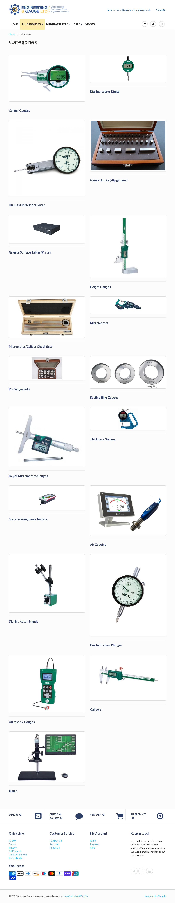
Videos (90, 24)
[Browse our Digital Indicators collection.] (128, 69)
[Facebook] (141, 871)
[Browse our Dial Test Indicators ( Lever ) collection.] (47, 158)
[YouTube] (149, 871)
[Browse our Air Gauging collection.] (128, 510)
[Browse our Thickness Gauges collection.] (128, 418)
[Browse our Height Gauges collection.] (128, 246)
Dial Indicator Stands (23, 621)
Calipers (96, 709)
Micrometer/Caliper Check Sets (30, 346)
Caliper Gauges (19, 110)
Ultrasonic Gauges (22, 722)
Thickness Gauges (103, 439)
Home (14, 24)
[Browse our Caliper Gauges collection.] (47, 78)
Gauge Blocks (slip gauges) (108, 180)
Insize (13, 791)
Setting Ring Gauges (104, 397)
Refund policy (16, 857)
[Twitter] (134, 871)
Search (12, 840)
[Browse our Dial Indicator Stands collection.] (47, 583)
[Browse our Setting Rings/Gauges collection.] (128, 372)
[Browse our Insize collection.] (47, 756)
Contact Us (56, 840)
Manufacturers (57, 24)
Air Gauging (98, 544)
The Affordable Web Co (75, 896)
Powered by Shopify (155, 896)
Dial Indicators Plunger (106, 645)
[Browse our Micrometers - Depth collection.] (47, 437)
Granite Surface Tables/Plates (30, 252)
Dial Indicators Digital (105, 91)
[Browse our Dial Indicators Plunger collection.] (128, 595)
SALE (77, 24)
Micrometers (99, 323)
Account (54, 844)
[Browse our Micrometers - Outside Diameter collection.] (128, 305)
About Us (161, 10)
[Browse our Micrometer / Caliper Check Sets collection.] (47, 317)
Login (93, 840)
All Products (31, 24)
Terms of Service (18, 854)
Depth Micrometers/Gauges (28, 476)
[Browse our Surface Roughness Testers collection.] (47, 497)
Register (94, 844)
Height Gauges (100, 287)
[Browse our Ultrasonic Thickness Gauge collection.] (47, 683)
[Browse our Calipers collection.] (128, 677)
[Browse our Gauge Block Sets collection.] (128, 145)
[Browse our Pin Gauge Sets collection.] (47, 368)
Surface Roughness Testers (28, 519)
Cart (92, 847)
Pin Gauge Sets (19, 389)
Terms (12, 844)
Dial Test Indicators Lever (27, 205)
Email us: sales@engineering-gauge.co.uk (129, 10)
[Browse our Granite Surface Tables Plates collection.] (47, 229)
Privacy (13, 847)
